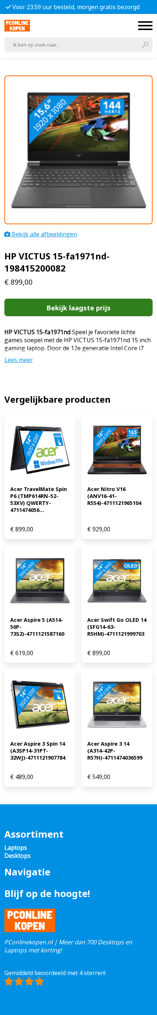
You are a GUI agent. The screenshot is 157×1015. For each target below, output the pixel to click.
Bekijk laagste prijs (78, 307)
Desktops (17, 856)
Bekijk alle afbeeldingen (43, 234)
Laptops (15, 848)
